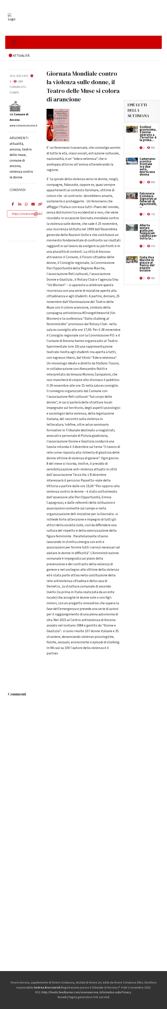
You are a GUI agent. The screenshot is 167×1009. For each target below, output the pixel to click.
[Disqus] (83, 753)
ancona (15, 149)
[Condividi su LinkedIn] (18, 205)
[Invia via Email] (31, 205)
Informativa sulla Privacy (115, 992)
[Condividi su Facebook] (12, 205)
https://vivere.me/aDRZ (27, 214)
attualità (16, 143)
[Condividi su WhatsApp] (25, 205)
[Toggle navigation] (14, 42)
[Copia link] (38, 205)
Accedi (62, 997)
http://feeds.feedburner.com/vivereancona (70, 992)
